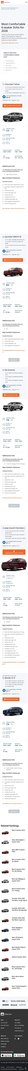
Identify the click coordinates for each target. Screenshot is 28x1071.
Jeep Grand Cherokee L (11, 68)
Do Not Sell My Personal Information (9, 1069)
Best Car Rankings (19, 1025)
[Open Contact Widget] (25, 1068)
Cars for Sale (4, 1022)
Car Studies (17, 1022)
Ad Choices (21, 1069)
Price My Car (18, 1028)
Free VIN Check (5, 1025)
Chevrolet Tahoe (10, 61)
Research (3, 7)
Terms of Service (10, 1067)
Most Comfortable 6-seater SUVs (8, 9)
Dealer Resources (19, 1030)
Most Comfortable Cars (12, 7)
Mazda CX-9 (9, 70)
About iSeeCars (5, 1038)
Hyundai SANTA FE (10, 63)
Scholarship (4, 1044)
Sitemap (2, 1067)
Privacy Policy (19, 1067)
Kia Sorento (8, 65)
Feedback (3, 1046)
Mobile (2, 1028)
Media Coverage (5, 1041)
